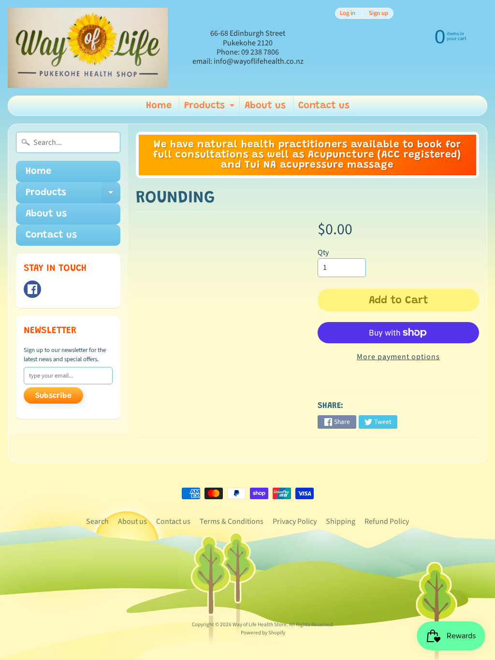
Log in (347, 13)
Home (159, 106)
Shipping (340, 521)
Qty (323, 252)
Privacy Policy (295, 521)
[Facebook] (32, 289)
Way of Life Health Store (260, 624)
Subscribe (53, 396)
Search (97, 521)
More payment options (398, 356)
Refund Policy (386, 521)
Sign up (378, 13)
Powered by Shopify (263, 632)
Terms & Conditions (231, 521)
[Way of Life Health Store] (88, 48)
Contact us (323, 106)
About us (265, 106)
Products (210, 108)
